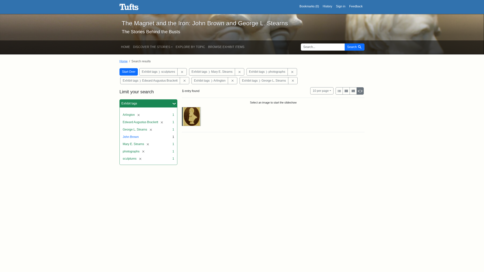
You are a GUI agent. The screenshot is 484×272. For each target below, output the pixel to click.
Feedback (356, 6)
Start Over (128, 71)
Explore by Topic (190, 47)
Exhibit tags (129, 103)
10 (321, 90)
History (327, 6)
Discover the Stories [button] (151, 47)
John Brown (131, 136)
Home (125, 47)
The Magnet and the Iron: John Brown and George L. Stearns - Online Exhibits (129, 7)
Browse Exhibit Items (226, 47)
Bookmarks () (309, 6)
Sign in (340, 6)
